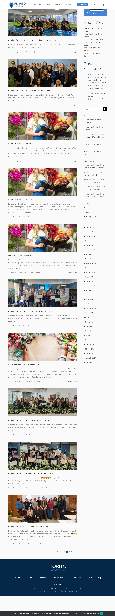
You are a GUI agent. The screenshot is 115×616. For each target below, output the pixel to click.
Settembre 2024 (91, 308)
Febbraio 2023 (90, 358)
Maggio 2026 (90, 236)
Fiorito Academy (14, 52)
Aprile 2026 (89, 241)
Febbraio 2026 (90, 250)
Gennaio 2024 (90, 322)
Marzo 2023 (89, 353)
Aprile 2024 (89, 317)
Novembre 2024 (91, 299)
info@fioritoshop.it (69, 589)
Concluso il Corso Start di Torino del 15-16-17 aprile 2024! (29, 420)
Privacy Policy (73, 591)
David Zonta (89, 207)
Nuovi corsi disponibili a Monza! (20, 199)
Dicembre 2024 (90, 295)
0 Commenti (38, 52)
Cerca (88, 12)
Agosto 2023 (89, 340)
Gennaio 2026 (90, 254)
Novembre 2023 (91, 331)
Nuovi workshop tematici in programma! (23, 364)
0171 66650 (80, 589)
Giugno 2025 (90, 272)
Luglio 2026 (89, 227)
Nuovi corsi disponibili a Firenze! (20, 143)
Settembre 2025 (91, 263)
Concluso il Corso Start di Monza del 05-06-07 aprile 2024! (30, 473)
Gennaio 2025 (90, 290)
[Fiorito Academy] (17, 2)
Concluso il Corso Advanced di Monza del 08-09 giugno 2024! (31, 311)
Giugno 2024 (90, 313)
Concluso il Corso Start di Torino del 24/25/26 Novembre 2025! (31, 90)
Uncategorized (35, 488)
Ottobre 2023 (90, 335)
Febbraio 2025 (90, 286)
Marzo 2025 (89, 281)
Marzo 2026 (89, 245)
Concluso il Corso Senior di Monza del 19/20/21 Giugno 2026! (94, 42)
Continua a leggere (72, 52)
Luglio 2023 (89, 344)
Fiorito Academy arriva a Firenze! (20, 255)
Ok (102, 613)
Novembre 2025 (91, 259)
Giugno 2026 (90, 232)
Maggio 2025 (90, 277)
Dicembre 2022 (90, 362)
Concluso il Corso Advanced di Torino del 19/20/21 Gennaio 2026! (32, 40)
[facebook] (62, 584)
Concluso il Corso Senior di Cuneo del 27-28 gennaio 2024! (30, 526)
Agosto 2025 (89, 268)
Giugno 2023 (90, 349)
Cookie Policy (63, 591)
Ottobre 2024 (90, 304)
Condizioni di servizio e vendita (47, 591)
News (32, 52)
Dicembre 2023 (90, 326)
